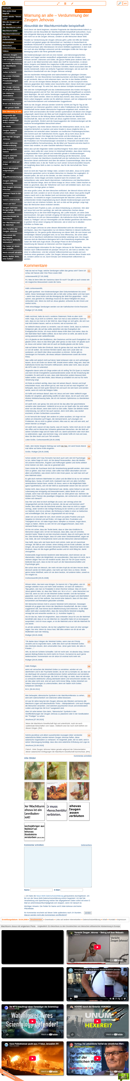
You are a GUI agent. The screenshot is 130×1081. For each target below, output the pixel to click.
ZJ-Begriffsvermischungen (12, 176)
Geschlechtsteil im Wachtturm (11, 217)
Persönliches (8, 42)
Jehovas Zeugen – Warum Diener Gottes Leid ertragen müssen (12, 57)
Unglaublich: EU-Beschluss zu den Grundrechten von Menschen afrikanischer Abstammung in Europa (78, 926)
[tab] (65, 2)
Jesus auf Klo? (9, 204)
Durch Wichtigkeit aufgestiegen (10, 169)
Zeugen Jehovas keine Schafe (10, 157)
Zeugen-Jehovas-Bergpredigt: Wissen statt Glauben (12, 210)
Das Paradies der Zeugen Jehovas (10, 230)
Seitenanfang (86, 845)
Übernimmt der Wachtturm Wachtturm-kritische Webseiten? (11, 238)
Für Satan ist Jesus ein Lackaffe (11, 247)
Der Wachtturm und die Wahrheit (11, 224)
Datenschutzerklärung (92, 920)
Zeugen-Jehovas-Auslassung (10, 182)
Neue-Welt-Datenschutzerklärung (49, 896)
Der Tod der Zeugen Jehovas (11, 138)
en (125, 3)
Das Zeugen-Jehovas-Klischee (12, 188)
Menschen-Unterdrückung (9, 47)
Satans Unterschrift (11, 200)
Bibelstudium (8, 100)
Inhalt (104, 920)
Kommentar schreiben (83, 756)
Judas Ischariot (9, 72)
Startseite (7, 8)
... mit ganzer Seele (11, 108)
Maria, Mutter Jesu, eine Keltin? (11, 257)
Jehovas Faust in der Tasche (12, 194)
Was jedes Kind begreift (9, 12)
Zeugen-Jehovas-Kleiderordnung (10, 144)
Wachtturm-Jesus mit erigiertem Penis (18, 926)
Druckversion (36, 920)
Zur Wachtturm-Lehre (12, 28)
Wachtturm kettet (10, 31)
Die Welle (7, 126)
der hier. (64, 446)
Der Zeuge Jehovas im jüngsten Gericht (11, 88)
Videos (6, 51)
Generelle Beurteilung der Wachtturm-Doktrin (12, 65)
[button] (65, 3)
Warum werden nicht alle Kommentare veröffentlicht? (45, 915)
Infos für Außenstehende (9, 38)
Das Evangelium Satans (10, 150)
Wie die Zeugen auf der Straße (11, 23)
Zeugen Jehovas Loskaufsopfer (10, 131)
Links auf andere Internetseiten (68, 920)
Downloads (49, 920)
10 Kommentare (83, 11)
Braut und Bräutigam (12, 104)
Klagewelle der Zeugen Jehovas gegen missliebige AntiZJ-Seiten (11, 119)
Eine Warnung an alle (12, 112)
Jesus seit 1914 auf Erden (11, 163)
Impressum (121, 920)
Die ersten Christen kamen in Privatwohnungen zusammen (11, 79)
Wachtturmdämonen (11, 34)
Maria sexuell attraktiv (12, 252)
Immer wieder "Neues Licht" (12, 18)
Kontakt (112, 920)
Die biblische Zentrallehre (8, 94)
